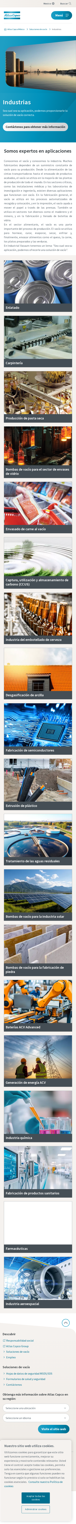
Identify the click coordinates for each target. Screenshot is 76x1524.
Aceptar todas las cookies (36, 1498)
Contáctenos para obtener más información (35, 127)
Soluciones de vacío (17, 1351)
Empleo (11, 1357)
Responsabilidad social (20, 1340)
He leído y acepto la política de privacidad (41, 297)
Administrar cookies (35, 1509)
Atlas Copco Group (17, 1346)
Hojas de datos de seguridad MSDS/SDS (29, 1373)
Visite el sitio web (54, 1429)
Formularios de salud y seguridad (25, 1379)
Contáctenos (14, 1384)
